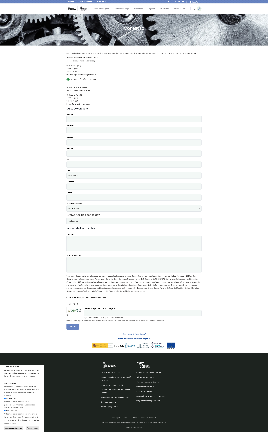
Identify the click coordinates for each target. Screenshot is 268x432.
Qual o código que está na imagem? (100, 308)
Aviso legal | (116, 418)
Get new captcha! (67, 315)
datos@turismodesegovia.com (132, 291)
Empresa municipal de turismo (148, 372)
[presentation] (168, 2)
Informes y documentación (147, 382)
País (68, 170)
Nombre (69, 114)
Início (128, 33)
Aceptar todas (32, 428)
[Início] (74, 9)
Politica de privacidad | (140, 418)
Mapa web (152, 418)
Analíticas (11, 399)
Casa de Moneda (108, 402)
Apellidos (70, 125)
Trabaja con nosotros (145, 377)
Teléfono (70, 181)
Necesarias (11, 383)
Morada (69, 138)
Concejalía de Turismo (110, 372)
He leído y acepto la (87, 297)
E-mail (69, 193)
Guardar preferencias (13, 428)
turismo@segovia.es (110, 407)
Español (195, 2)
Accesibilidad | (126, 418)
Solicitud (70, 234)
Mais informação (11, 379)
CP (67, 159)
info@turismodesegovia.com (148, 400)
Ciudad (69, 149)
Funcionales (11, 411)
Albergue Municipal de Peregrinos (115, 397)
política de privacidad (96, 297)
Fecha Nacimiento (74, 203)
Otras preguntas (73, 255)
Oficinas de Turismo (144, 391)
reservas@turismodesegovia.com (150, 396)
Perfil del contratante (145, 386)
